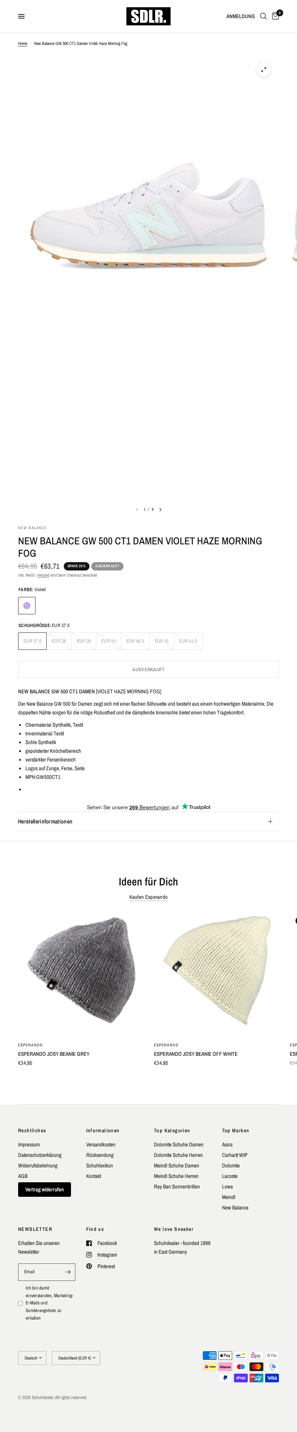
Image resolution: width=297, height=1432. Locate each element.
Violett (26, 605)
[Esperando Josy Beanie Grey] (80, 973)
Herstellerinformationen (45, 821)
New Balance (235, 1207)
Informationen (103, 1130)
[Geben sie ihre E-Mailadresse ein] (68, 1272)
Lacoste (230, 1176)
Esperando (30, 1044)
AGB (23, 1176)
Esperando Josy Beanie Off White (196, 1054)
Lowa (227, 1186)
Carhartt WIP (234, 1155)
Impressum (29, 1144)
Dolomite (231, 1165)
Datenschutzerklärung (40, 1155)
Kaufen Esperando (148, 897)
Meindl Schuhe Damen (176, 1165)
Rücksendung (100, 1155)
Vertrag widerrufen (44, 1189)
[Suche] (263, 16)
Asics (227, 1144)
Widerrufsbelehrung (38, 1165)
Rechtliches (32, 1130)
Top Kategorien (172, 1130)
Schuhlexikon (99, 1165)
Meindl (228, 1197)
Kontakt (93, 1176)
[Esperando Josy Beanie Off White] (216, 973)
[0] (274, 16)
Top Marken (236, 1130)
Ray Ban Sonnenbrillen (177, 1186)
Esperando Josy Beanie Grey (53, 1054)
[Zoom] (264, 69)
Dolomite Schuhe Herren (178, 1155)
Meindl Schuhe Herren (176, 1176)
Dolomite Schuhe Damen (179, 1144)
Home (22, 43)
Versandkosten (101, 1144)
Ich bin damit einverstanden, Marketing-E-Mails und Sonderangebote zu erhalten (50, 1303)
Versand (43, 575)
